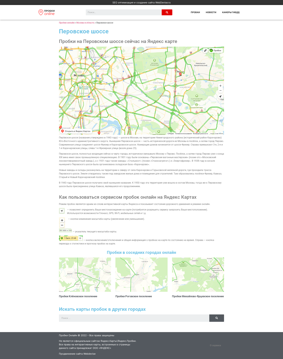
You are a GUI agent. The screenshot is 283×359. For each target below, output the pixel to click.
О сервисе (215, 345)
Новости (211, 12)
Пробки (195, 12)
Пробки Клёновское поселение (78, 296)
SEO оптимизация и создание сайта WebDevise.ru (141, 2)
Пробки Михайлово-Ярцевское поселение (198, 296)
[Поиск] (167, 12)
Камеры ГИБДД (231, 12)
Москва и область (85, 22)
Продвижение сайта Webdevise (77, 353)
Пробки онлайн (67, 22)
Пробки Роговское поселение (133, 296)
